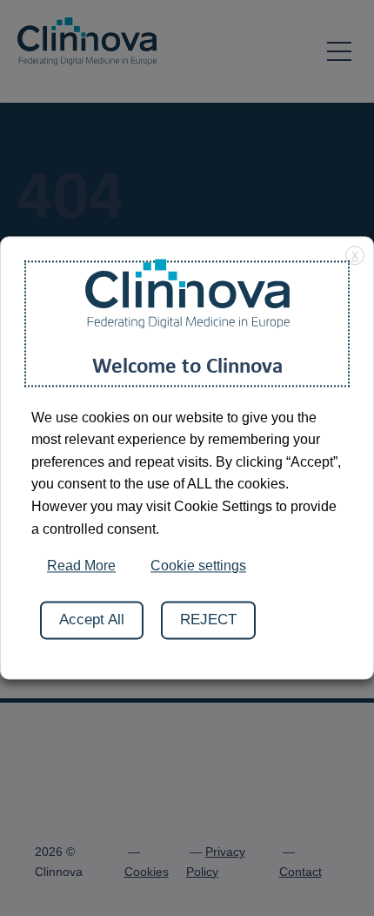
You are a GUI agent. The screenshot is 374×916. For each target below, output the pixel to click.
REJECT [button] (208, 620)
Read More (81, 566)
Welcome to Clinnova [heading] (187, 365)
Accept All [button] (91, 620)
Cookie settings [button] (198, 566)
